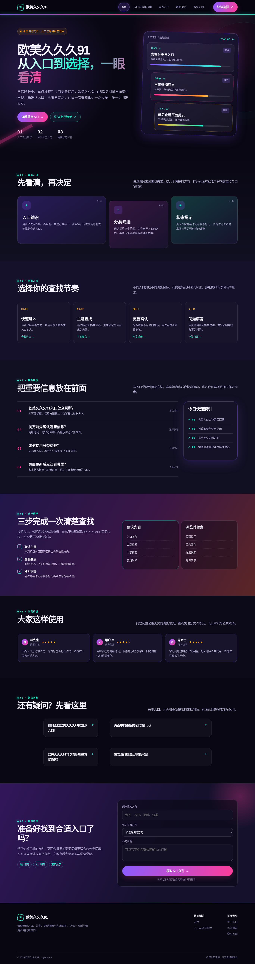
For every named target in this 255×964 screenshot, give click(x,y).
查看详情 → (27, 336)
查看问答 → (195, 336)
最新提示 (181, 6)
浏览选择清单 (65, 117)
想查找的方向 (129, 806)
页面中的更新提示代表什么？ (133, 725)
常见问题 (198, 6)
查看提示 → (139, 336)
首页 (124, 6)
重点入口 (164, 6)
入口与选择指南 (142, 6)
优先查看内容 (129, 824)
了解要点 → (83, 336)
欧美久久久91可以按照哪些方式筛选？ (67, 757)
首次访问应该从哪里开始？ (132, 754)
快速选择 (225, 7)
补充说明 (127, 841)
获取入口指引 (177, 871)
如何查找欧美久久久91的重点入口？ (67, 728)
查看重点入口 (32, 117)
